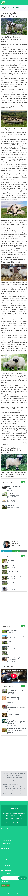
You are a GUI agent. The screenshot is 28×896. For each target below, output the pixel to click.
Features (5, 834)
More (23, 482)
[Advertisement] (14, 524)
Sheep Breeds (6, 859)
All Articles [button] (15, 551)
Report (23, 551)
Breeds (8, 7)
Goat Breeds (6, 862)
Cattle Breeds (6, 856)
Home (2, 7)
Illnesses (5, 854)
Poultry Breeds (6, 865)
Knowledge (5, 837)
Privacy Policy (6, 843)
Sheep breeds (15, 7)
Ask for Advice (6, 551)
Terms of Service (7, 840)
